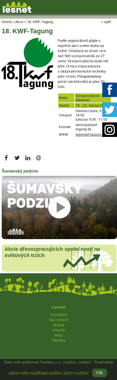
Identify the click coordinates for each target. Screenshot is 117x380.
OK (99, 372)
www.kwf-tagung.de (91, 134)
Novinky (58, 340)
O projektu (58, 314)
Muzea (58, 324)
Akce (59, 335)
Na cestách (58, 319)
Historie (58, 329)
